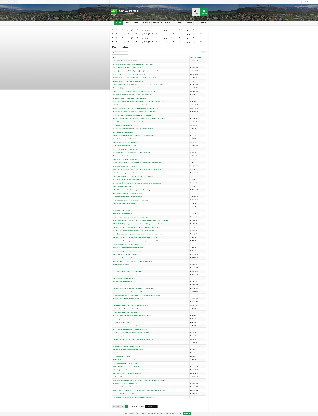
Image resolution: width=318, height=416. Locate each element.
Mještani (146, 23)
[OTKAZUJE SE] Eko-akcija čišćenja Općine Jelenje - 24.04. (128, 67)
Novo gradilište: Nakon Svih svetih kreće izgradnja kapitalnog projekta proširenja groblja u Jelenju (138, 101)
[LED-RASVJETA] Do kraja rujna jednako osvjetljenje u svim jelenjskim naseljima (133, 230)
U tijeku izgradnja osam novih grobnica (123, 342)
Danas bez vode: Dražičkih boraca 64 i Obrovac (125, 278)
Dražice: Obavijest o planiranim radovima (123, 353)
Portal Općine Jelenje (8, 2)
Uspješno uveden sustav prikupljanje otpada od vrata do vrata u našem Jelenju (133, 64)
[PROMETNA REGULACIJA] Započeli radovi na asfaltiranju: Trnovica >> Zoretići (133, 176)
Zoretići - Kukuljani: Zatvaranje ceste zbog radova (125, 159)
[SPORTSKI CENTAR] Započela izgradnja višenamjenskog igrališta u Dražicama (133, 261)
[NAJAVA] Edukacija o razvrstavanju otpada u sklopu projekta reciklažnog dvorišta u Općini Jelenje (138, 234)
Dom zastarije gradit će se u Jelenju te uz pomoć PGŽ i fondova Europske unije (133, 135)
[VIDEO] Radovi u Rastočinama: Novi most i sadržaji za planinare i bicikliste (132, 115)
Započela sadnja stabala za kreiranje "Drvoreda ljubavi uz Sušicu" (129, 308)
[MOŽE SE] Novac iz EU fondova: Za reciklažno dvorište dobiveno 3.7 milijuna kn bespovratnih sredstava (139, 390)
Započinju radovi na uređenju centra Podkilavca (125, 166)
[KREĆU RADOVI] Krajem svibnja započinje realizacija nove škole (129, 376)
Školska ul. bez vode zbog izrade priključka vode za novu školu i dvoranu (131, 173)
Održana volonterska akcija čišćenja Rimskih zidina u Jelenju (128, 292)
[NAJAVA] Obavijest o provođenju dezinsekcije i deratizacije (128, 193)
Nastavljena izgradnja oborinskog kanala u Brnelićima (126, 346)
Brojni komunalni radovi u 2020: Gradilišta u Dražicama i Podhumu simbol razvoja (133, 288)
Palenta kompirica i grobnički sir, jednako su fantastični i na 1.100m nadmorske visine (135, 237)
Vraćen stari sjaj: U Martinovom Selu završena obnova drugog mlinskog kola (132, 387)
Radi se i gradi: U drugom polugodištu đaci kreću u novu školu (128, 251)
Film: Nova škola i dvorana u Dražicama (123, 132)
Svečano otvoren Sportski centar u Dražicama (124, 145)
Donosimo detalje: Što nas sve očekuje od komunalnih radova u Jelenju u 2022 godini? (135, 91)
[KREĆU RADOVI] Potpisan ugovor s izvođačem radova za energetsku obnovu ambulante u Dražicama (139, 380)
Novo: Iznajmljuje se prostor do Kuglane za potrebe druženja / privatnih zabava (133, 94)
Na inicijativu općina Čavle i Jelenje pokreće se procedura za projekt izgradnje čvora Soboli (136, 241)
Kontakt (189, 23)
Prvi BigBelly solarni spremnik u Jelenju (123, 356)
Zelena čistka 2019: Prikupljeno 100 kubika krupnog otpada (128, 393)
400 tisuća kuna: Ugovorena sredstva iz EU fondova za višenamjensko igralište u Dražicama (136, 295)
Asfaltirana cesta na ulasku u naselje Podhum (124, 268)
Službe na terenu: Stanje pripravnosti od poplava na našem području (130, 305)
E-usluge (168, 23)
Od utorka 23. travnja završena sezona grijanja (125, 383)
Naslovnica (112, 23)
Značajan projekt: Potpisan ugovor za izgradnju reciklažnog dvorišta (130, 319)
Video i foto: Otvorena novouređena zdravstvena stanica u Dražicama (131, 332)
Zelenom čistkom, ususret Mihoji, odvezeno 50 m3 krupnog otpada (130, 329)
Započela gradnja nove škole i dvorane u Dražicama (126, 366)
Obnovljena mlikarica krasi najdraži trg (122, 213)
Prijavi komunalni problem (27, 2)
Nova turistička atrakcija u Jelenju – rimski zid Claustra (127, 271)
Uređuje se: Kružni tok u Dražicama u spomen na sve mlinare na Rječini (131, 217)
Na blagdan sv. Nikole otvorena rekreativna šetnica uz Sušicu (128, 298)
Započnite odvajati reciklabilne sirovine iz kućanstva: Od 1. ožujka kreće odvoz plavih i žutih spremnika (139, 84)
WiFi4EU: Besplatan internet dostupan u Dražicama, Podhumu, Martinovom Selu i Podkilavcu (136, 227)
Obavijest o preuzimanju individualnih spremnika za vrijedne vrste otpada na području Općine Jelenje (139, 118)
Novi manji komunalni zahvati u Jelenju (123, 210)
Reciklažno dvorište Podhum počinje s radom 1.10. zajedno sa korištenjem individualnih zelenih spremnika (140, 220)
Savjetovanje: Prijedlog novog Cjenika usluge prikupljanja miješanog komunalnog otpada (135, 71)
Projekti (43, 2)
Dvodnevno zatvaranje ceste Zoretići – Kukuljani (125, 149)
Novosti (118, 23)
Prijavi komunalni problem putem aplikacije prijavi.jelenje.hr (128, 247)
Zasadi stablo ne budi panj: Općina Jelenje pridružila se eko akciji (129, 98)
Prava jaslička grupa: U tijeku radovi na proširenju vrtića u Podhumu (130, 122)
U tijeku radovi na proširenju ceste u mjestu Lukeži (125, 275)
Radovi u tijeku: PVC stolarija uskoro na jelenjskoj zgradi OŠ (128, 349)
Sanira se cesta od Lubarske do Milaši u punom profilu (126, 258)
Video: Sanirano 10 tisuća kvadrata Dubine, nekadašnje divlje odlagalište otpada (133, 397)
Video (53, 2)
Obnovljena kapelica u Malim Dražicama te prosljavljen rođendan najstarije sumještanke (135, 108)
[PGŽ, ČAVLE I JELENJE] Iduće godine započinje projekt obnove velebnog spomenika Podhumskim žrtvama (140, 224)
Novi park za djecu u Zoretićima (121, 264)
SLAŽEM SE (187, 414)
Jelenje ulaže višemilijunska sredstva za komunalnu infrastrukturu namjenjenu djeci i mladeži (137, 169)
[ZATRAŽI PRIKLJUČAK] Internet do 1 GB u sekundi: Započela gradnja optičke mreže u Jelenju (137, 183)
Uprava (127, 23)
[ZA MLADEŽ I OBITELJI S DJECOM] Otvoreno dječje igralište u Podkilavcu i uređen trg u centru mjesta (139, 162)
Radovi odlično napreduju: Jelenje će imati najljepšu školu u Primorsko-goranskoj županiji (136, 190)
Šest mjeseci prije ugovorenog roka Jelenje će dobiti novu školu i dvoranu (131, 152)
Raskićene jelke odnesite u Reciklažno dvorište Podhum (127, 179)
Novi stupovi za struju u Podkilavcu (121, 322)
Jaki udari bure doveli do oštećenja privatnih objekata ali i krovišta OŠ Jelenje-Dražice (135, 77)
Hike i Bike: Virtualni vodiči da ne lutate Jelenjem (125, 60)
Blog (63, 2)
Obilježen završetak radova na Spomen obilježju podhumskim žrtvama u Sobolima (134, 111)
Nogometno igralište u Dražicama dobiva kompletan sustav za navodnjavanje (133, 339)
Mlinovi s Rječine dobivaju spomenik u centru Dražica (126, 244)
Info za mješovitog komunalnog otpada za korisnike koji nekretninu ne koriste (133, 128)
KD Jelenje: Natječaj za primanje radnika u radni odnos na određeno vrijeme (132, 88)
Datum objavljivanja (195, 57)
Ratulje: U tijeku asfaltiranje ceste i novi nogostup (125, 254)
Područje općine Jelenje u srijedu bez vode (124, 203)
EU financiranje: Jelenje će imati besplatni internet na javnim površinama (131, 370)
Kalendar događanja (88, 2)
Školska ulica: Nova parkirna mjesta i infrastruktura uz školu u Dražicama (131, 105)
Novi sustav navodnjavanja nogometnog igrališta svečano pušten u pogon (132, 325)
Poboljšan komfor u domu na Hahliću (122, 281)
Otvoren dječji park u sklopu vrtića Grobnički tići (125, 139)
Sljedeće (135, 406)
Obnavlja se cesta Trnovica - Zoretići (122, 156)
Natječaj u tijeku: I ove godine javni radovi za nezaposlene (127, 373)
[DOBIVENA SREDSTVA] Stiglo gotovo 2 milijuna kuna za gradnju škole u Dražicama (134, 302)
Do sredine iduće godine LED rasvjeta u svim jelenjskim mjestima (129, 336)
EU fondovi (178, 23)
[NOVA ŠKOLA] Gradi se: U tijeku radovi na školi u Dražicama (128, 359)
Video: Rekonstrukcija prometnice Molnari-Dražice (125, 363)
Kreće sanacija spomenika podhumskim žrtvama (125, 125)
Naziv (114, 57)
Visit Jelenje (103, 2)
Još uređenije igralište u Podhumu (121, 285)
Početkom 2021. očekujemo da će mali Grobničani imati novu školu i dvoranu (132, 315)
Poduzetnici (157, 23)
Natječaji (136, 23)
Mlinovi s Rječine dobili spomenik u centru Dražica (125, 207)
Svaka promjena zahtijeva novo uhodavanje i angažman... (127, 196)
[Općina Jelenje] (124, 12)
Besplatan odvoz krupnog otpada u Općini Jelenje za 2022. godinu (130, 74)
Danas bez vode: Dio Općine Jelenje (122, 186)
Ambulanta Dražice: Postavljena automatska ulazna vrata (128, 81)
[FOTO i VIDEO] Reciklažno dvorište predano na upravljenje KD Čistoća (130, 200)
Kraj (142, 406)
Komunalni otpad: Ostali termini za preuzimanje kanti (126, 312)
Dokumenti (73, 2)
